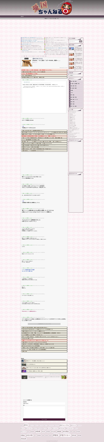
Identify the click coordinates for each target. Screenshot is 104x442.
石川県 (30, 435)
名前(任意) (25, 401)
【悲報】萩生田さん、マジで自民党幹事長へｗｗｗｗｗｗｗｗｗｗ (33, 150)
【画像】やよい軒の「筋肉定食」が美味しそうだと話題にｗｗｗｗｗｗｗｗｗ (56, 42)
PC (27, 425)
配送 (56, 435)
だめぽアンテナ (72, 119)
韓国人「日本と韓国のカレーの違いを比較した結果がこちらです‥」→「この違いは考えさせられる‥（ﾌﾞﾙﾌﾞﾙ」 (56, 49)
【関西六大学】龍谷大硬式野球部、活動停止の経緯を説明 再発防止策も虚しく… (35, 327)
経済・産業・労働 (73, 97)
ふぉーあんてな (72, 137)
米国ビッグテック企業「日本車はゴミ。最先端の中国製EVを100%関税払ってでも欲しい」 (56, 54)
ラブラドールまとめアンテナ (75, 133)
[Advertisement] (52, 27)
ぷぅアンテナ (72, 135)
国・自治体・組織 (73, 88)
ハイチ (49, 428)
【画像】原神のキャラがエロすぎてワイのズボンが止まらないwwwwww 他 (34, 342)
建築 (59, 431)
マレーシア (23, 431)
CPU (22, 425)
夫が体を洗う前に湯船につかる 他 (27, 338)
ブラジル (62, 428)
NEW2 (71, 120)
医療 (38, 431)
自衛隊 (47, 435)
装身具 (51, 435)
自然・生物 (72, 101)
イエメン (36, 425)
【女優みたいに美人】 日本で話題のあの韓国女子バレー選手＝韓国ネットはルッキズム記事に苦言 (38, 347)
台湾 (44, 431)
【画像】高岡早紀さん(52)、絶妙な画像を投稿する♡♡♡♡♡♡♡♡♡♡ (32, 37)
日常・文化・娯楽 (73, 106)
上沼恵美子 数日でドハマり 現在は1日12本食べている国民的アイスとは (55, 37)
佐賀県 (32, 431)
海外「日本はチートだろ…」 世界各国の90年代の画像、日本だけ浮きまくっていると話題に (56, 45)
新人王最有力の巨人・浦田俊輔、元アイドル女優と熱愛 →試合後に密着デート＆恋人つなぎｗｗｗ (33, 49)
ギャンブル (65, 425)
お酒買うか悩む (24, 351)
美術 (43, 435)
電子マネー (66, 435)
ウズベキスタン (51, 425)
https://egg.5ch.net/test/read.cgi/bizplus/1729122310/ (58, 373)
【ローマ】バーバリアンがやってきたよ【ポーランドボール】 (53, 46)
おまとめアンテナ (73, 134)
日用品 (66, 431)
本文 (24, 405)
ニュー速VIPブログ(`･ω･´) (74, 129)
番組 (23, 435)
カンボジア (56, 425)
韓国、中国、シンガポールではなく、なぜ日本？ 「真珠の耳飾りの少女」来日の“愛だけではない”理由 (56, 53)
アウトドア (32, 425)
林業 (74, 431)
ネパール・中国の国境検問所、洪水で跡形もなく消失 (31, 139)
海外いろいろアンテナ (73, 127)
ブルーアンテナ (72, 113)
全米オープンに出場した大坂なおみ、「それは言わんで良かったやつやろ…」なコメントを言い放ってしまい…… (40, 336)
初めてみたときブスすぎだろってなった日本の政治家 (31, 345)
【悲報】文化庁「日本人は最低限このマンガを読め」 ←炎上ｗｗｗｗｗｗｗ (32, 41)
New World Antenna (73, 136)
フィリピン (55, 428)
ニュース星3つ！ (73, 126)
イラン (46, 425)
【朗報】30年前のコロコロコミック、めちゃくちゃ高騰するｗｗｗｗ (33, 331)
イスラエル (41, 425)
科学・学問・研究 (73, 81)
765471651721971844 (25, 50)
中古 (28, 431)
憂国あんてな (72, 117)
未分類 (72, 90)
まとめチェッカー (73, 115)
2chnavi (71, 114)
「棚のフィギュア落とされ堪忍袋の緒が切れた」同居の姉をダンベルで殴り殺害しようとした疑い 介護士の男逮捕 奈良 (42, 137)
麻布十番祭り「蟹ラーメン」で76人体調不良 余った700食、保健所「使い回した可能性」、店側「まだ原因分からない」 (42, 141)
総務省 (39, 435)
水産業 (78, 431)
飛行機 (79, 435)
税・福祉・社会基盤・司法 (75, 83)
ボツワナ (76, 428)
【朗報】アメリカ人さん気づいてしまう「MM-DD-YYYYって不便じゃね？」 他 (35, 340)
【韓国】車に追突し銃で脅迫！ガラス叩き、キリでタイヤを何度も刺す (33, 71)
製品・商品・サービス (38, 58)
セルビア (35, 428)
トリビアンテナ (72, 124)
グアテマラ (79, 425)
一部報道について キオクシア (49, 41)
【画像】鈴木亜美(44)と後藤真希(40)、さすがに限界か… (30, 40)
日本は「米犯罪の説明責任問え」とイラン (29, 75)
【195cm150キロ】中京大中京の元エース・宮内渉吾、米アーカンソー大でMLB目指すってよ (37, 329)
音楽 (74, 435)
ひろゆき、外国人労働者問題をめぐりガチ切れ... (30, 73)
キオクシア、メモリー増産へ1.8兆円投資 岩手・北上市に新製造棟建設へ (34, 349)
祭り (35, 435)
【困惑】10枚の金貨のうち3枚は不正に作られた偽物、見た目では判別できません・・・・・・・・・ (38, 145)
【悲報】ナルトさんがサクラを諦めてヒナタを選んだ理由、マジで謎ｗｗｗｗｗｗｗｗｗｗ (37, 143)
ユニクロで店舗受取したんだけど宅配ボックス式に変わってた (32, 334)
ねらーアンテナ (72, 118)
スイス (22, 428)
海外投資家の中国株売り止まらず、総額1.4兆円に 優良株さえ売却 (33, 77)
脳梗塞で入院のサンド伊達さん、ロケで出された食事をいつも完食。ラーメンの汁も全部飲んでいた (38, 134)
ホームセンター (70, 428)
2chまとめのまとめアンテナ (74, 128)
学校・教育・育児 (73, 85)
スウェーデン (29, 428)
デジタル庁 (40, 428)
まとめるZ (71, 130)
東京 (71, 431)
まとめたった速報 (73, 125)
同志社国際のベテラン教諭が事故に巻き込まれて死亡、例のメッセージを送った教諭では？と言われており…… (56, 50)
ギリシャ (74, 425)
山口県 (54, 431)
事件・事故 (72, 94)
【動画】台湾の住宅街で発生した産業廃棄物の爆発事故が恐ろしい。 (31, 45)
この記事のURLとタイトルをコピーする (44, 323)
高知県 (24, 439)
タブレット (35, 62)
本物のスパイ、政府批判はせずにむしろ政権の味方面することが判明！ (31, 46)
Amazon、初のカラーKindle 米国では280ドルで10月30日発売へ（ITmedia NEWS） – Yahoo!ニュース (40, 84)
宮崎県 (48, 431)
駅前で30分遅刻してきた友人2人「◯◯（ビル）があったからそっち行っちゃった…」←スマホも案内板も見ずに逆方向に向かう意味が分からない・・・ (44, 132)
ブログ (72, 92)
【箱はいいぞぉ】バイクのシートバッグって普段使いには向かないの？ (55, 40)
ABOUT (22, 16)
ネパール (44, 428)
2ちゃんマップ (72, 116)
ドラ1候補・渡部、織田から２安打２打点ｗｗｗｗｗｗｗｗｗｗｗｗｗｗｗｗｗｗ (33, 42)
